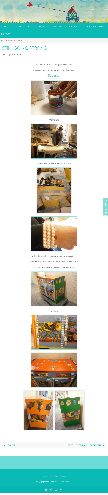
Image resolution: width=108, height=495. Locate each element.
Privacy (63, 475)
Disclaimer (54, 475)
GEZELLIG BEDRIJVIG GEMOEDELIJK (85, 444)
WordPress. (67, 480)
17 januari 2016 (13, 54)
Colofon (45, 475)
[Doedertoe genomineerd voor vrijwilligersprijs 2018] (105, 208)
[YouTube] (105, 200)
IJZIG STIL (10, 444)
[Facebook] (105, 204)
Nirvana (58, 480)
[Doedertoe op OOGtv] (105, 212)
